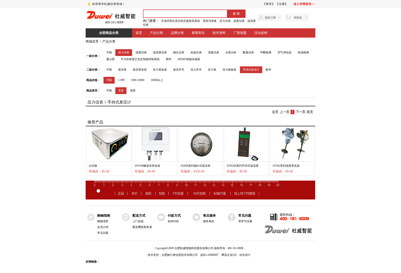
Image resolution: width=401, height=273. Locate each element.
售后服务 (209, 215)
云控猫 (93, 165)
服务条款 (208, 221)
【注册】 (282, 4)
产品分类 (156, 33)
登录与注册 (245, 221)
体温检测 (303, 52)
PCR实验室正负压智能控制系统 (140, 59)
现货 (133, 90)
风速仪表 (196, 52)
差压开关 (178, 69)
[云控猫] (108, 159)
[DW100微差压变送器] (154, 159)
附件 (168, 59)
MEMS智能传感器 (189, 59)
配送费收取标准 (142, 227)
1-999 (121, 80)
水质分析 (230, 52)
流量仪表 (213, 52)
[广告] (200, 198)
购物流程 (102, 221)
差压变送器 (140, 69)
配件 (268, 69)
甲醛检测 (265, 52)
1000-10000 (137, 80)
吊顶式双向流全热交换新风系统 (180, 21)
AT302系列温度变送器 (286, 165)
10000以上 (157, 80)
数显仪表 (248, 52)
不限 (109, 52)
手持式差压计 (251, 69)
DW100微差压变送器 (147, 165)
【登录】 (269, 4)
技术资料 (219, 33)
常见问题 (102, 232)
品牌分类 (177, 33)
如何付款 (173, 221)
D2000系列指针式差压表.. (196, 165)
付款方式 (174, 215)
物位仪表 (178, 52)
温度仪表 (239, 21)
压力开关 (196, 69)
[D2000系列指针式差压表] (200, 159)
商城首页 (92, 41)
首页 (139, 33)
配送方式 (139, 215)
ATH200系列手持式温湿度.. (243, 165)
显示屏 (110, 59)
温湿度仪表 (160, 52)
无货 (121, 90)
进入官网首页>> (304, 4)
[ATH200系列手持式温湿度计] (246, 159)
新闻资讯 (198, 33)
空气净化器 (284, 52)
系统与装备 (210, 21)
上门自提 (138, 221)
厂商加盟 (239, 33)
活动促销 (260, 33)
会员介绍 (102, 227)
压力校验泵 (229, 69)
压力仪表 (225, 21)
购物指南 (103, 215)
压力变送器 (160, 69)
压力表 (212, 69)
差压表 (122, 69)
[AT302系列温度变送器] (292, 159)
